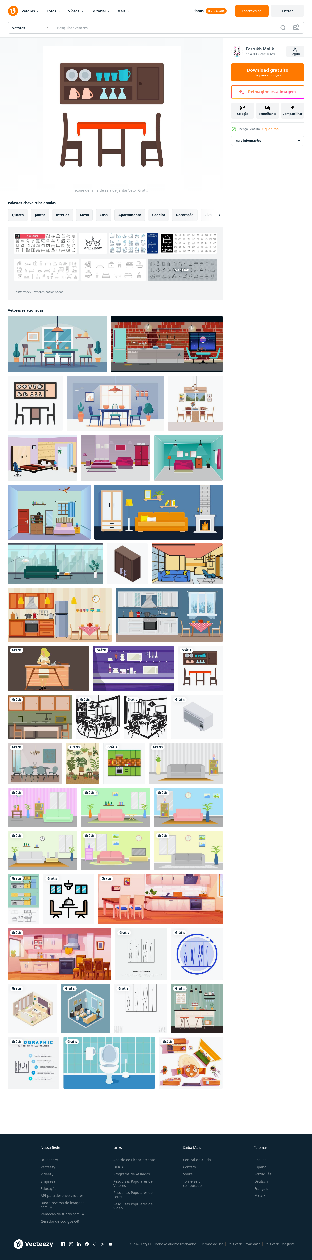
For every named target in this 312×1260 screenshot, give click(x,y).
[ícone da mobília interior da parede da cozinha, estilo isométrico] (127, 563)
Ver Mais (182, 270)
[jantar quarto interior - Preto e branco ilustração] (98, 717)
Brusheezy (49, 1159)
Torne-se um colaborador (193, 1183)
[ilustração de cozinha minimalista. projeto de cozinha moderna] (40, 717)
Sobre (188, 1174)
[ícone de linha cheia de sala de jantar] (35, 403)
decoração (185, 214)
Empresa (48, 1181)
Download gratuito (267, 72)
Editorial (98, 11)
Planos (198, 10)
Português (262, 1174)
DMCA (118, 1167)
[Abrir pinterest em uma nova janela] (87, 1244)
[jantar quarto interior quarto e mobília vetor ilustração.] (188, 458)
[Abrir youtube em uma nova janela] (110, 1244)
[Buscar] (283, 28)
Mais (121, 11)
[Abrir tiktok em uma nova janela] (95, 1244)
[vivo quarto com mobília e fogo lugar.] (158, 512)
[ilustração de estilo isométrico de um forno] (197, 717)
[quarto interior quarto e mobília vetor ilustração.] (42, 458)
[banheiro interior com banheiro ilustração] (109, 1063)
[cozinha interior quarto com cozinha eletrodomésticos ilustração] (48, 668)
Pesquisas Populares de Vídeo (133, 1206)
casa (104, 214)
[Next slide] (215, 215)
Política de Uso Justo (280, 1244)
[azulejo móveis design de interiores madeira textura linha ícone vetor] (141, 954)
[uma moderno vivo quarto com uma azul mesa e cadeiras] (115, 403)
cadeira (158, 214)
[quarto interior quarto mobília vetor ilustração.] (49, 512)
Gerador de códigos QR (60, 1221)
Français (261, 1188)
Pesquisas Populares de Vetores (133, 1183)
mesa (84, 214)
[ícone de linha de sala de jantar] (200, 668)
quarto (18, 214)
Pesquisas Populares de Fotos (133, 1194)
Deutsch (261, 1181)
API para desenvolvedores (62, 1195)
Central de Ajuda (197, 1159)
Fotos (51, 11)
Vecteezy (48, 1167)
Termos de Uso (212, 1244)
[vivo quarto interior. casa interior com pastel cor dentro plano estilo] (186, 763)
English (260, 1159)
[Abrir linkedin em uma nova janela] (79, 1244)
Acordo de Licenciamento (134, 1159)
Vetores (28, 11)
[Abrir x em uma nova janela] (103, 1244)
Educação (48, 1188)
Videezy (47, 1174)
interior (62, 214)
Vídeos (73, 11)
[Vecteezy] (13, 11)
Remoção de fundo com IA (62, 1214)
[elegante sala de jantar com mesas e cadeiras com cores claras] (35, 763)
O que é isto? (270, 129)
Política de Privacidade (244, 1244)
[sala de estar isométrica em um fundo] (32, 1008)
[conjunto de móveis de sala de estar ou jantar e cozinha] (191, 1063)
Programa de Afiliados (131, 1174)
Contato (189, 1167)
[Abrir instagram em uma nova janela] (71, 1244)
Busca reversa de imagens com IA (62, 1204)
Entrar (287, 10)
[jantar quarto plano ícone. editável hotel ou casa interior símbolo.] (68, 899)
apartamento (129, 214)
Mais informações (248, 141)
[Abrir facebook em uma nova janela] (63, 1244)
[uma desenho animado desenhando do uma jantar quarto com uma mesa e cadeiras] (57, 344)
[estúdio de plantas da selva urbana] (82, 763)
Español (260, 1167)
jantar (40, 214)
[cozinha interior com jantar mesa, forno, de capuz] (59, 954)
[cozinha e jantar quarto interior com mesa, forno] (160, 899)
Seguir (295, 54)
